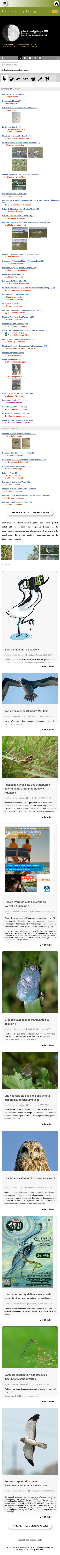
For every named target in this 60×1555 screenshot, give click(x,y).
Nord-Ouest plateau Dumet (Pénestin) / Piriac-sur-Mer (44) (25, 330)
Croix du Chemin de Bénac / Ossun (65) (17, 393)
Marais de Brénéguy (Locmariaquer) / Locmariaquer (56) (24, 346)
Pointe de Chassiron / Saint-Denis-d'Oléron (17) (20, 209)
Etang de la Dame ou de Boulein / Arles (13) (19, 489)
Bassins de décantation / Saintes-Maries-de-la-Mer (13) (24, 460)
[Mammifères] (11, 78)
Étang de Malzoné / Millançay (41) (15, 324)
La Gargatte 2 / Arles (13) (12, 127)
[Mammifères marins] (18, 78)
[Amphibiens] (33, 78)
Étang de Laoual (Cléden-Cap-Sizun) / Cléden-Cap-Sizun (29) (26, 222)
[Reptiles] (25, 78)
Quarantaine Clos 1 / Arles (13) (14, 194)
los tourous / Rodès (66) (11, 400)
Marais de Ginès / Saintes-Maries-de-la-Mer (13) (21, 143)
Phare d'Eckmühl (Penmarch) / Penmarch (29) (20, 254)
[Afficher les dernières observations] (14, 70)
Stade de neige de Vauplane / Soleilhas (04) (19, 434)
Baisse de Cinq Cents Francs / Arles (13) (18, 453)
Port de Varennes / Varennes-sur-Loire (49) (19, 339)
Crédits (40, 1539)
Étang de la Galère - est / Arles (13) (16, 482)
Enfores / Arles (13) (10, 473)
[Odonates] (40, 78)
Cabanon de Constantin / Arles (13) (16, 466)
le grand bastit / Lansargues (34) (15, 295)
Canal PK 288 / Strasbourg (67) (14, 407)
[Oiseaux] (4, 78)
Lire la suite (45, 666)
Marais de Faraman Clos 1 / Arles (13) (17, 136)
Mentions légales (23, 1539)
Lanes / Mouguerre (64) (11, 359)
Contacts (33, 1539)
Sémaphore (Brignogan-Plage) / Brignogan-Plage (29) (23, 261)
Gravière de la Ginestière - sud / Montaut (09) (20, 108)
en (56, 11)
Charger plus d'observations (30, 512)
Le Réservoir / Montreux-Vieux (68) (16, 414)
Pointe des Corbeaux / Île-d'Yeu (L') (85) (17, 420)
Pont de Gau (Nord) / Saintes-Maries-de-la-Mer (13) (22, 174)
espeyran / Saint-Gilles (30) (13, 274)
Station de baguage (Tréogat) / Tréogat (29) (19, 268)
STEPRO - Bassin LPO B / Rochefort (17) (18, 216)
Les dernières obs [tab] (9, 65)
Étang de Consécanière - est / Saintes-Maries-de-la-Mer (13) (26, 496)
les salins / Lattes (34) (11, 304)
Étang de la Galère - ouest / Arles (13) (17, 502)
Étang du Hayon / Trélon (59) (13, 353)
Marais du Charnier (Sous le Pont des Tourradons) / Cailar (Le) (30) (28, 288)
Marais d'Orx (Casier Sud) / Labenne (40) (18, 317)
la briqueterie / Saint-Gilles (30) (14, 281)
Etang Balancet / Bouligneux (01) (15, 94)
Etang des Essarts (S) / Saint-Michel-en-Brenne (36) (22, 310)
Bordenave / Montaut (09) (12, 101)
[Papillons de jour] (47, 78)
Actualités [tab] (6, 564)
